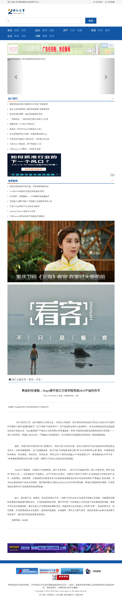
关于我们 (42, 595)
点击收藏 (111, 2)
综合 (23, 36)
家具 (107, 30)
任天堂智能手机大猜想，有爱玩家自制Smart (27, 134)
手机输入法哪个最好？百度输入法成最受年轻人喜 (29, 201)
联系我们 (50, 595)
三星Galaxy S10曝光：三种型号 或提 (24, 149)
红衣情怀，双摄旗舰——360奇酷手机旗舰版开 (28, 196)
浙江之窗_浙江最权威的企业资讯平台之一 (23, 2)
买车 (23, 30)
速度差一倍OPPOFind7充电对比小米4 (24, 129)
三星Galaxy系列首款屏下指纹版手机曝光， (26, 216)
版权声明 (79, 595)
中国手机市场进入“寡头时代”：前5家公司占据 (28, 139)
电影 (51, 30)
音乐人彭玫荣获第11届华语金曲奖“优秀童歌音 (28, 109)
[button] (15, 76)
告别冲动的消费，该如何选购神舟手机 (24, 114)
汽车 (72, 30)
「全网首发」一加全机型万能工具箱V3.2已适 (27, 119)
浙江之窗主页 (19, 379)
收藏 (79, 30)
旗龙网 (25, 520)
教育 (44, 30)
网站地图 (67, 595)
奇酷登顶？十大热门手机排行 (21, 124)
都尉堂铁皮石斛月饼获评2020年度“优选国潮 (27, 104)
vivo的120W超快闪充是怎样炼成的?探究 (25, 191)
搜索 (90, 20)
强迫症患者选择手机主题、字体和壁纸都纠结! (28, 186)
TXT (73, 595)
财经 (16, 30)
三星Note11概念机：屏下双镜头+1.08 (24, 144)
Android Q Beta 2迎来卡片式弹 (21, 211)
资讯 (31, 379)
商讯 (16, 36)
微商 (44, 36)
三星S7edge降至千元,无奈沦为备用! (23, 206)
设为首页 (99, 2)
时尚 (100, 30)
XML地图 (59, 595)
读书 (51, 36)
